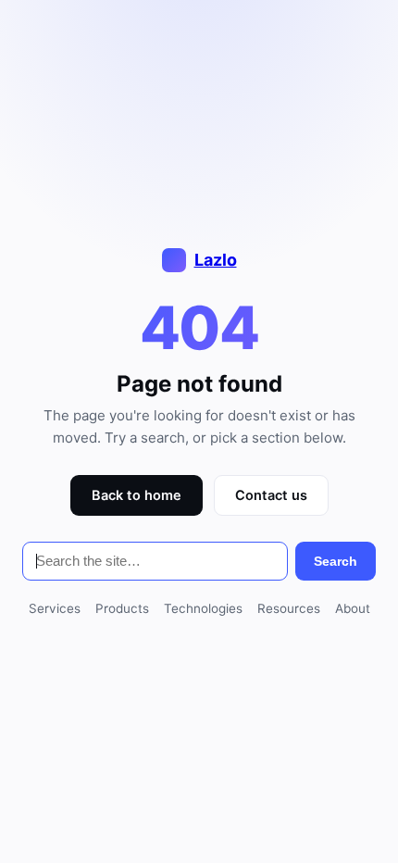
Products (122, 608)
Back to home (136, 495)
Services (55, 608)
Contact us (271, 495)
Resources (288, 608)
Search (335, 561)
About (352, 608)
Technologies (203, 608)
